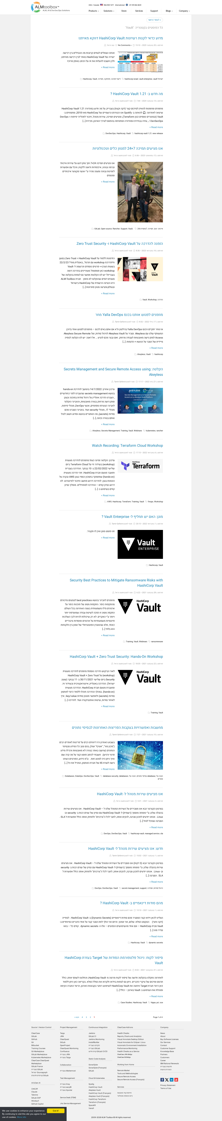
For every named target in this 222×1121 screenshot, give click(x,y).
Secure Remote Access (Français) (130, 1079)
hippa (153, 1002)
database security (110, 776)
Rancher (116, 228)
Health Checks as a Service (128, 1051)
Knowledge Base (167, 1051)
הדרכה (160, 299)
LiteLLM (34, 1088)
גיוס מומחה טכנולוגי (125, 1096)
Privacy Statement (167, 1085)
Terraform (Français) (97, 1102)
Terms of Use (165, 1088)
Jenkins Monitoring (96, 1039)
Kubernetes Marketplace (41, 1057)
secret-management (130, 888)
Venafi (91, 1108)
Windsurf (35, 1101)
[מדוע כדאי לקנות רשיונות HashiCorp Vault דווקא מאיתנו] (140, 62)
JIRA (62, 1036)
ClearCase (35, 1033)
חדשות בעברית (166, 1066)
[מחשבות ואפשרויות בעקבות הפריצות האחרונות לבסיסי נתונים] (140, 755)
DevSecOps (111, 133)
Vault (95, 78)
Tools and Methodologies (127, 1073)
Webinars (138, 430)
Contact (163, 1045)
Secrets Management (110, 430)
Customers (164, 1057)
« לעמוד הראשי (154, 20)
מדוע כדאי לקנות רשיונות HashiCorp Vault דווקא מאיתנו (121, 38)
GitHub (34, 1039)
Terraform (126, 501)
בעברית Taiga (65, 1057)
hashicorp (158, 354)
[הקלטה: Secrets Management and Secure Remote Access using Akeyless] (140, 401)
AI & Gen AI (35, 1083)
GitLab (97, 228)
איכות (160, 228)
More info (21, 1117)
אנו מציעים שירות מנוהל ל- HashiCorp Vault (130, 794)
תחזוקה (107, 78)
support (143, 888)
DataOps (79, 776)
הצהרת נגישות (165, 1069)
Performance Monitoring (127, 1048)
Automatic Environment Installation (131, 1045)
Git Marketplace (37, 1051)
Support (154, 11)
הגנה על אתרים (159, 777)
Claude (34, 1091)
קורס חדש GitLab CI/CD (98, 1051)
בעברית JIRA (65, 1054)
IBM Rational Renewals (169, 1063)
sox (161, 1002)
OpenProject (65, 1045)
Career (163, 1060)
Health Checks (123, 1033)
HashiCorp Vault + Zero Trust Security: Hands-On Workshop (116, 656)
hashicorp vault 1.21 (143, 133)
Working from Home (125, 1064)
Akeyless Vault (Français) (99, 1096)
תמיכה (100, 78)
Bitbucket (35, 1045)
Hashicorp (87, 78)
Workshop (152, 299)
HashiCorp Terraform (97, 1099)
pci (157, 1002)
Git (32, 1042)
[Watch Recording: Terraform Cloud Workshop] (140, 466)
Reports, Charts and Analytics (129, 1036)
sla (161, 833)
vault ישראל (158, 78)
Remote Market (123, 1070)
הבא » (76, 1017)
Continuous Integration (98, 1027)
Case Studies (126, 1002)
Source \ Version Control (41, 1027)
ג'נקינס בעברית (94, 1045)
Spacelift (92, 1105)
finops (150, 501)
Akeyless (141, 354)
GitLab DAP (36, 1097)
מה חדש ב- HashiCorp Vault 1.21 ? (136, 94)
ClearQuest (64, 1039)
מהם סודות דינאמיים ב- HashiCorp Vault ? (131, 903)
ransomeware (157, 641)
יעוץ (155, 228)
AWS (109, 501)
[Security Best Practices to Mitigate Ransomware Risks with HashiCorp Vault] (140, 606)
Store (123, 11)
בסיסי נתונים (142, 776)
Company (183, 11)
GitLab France (37, 1066)
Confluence (64, 1051)
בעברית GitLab (37, 1069)
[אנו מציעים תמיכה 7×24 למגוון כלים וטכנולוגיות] (140, 192)
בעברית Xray (65, 1084)
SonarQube (93, 1064)
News (162, 1033)
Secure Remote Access (126, 1076)
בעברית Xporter (66, 1090)
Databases (69, 776)
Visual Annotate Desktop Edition (130, 1039)
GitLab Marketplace (39, 1054)
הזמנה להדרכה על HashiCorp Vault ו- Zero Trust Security (120, 243)
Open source (106, 228)
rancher (159, 430)
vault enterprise (145, 78)
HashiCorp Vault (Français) (100, 1093)
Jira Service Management (70, 1103)
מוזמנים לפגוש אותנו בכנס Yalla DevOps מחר (129, 314)
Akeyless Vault (95, 1090)
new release (158, 133)
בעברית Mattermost (68, 1070)
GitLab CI (92, 1036)
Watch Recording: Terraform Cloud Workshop (127, 445)
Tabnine (34, 1094)
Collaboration (65, 1065)
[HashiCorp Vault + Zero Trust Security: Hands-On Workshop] (140, 677)
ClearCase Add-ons (125, 1027)
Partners (163, 1054)
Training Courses (38, 1048)
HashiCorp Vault (95, 1087)
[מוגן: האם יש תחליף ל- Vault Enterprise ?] (140, 544)
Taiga (62, 1033)
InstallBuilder (94, 1042)
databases (123, 776)
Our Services (165, 1042)
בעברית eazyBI (65, 1087)
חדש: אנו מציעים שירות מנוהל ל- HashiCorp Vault (125, 848)
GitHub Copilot (37, 1104)
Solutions (108, 11)
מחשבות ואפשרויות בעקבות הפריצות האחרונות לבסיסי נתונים (117, 727)
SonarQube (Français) (97, 1067)
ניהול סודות (158, 888)
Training (124, 430)
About (162, 1036)
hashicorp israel (131, 78)
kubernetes (151, 430)
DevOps (107, 833)
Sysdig (91, 1084)
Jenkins (92, 1033)
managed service (152, 833)
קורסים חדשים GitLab (39, 1075)
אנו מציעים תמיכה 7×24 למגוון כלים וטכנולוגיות (128, 148)
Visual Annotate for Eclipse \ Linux (131, 1042)
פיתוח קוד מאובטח (124, 1093)
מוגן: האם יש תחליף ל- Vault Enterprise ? (132, 516)
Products (93, 11)
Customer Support (167, 1048)
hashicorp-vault (137, 833)
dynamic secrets (156, 942)
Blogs (168, 11)
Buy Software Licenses (169, 1039)
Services (139, 11)
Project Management (68, 1027)
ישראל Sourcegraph (39, 1072)
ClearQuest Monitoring (69, 1048)
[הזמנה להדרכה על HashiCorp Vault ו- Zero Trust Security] (140, 269)
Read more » (108, 67)
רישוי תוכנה (116, 78)
